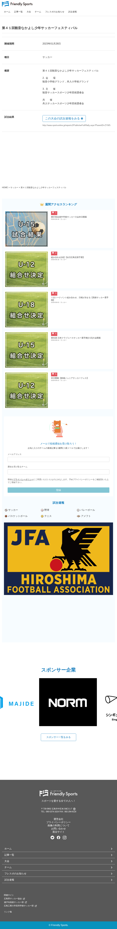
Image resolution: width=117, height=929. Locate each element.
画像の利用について (58, 825)
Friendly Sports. (59, 925)
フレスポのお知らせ (54, 11)
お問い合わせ (58, 828)
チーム (38, 11)
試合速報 (72, 11)
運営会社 (58, 819)
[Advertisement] (58, 160)
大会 (29, 11)
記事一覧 (18, 11)
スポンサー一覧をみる (58, 737)
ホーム (7, 11)
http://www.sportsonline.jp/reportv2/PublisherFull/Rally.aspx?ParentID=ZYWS (76, 125)
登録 (58, 490)
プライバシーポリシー (23, 479)
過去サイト (58, 832)
